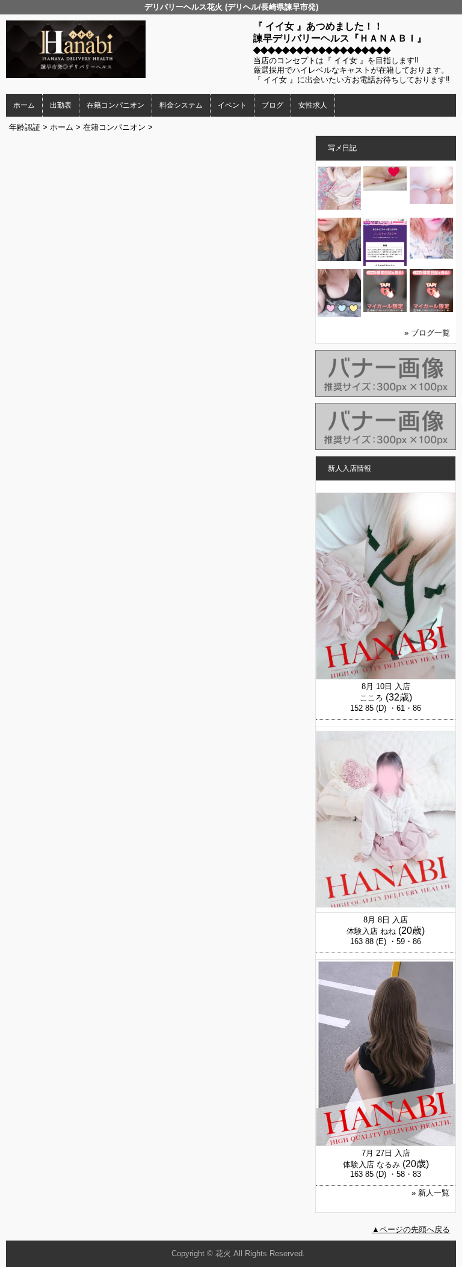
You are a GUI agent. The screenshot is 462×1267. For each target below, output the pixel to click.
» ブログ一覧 (427, 332)
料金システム (181, 105)
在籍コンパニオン (115, 105)
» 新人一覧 (430, 1192)
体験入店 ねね (371, 931)
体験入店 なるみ (371, 1164)
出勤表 (61, 105)
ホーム (24, 105)
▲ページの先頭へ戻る (411, 1229)
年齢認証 (24, 127)
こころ (371, 697)
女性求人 (312, 105)
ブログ (272, 105)
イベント (232, 105)
